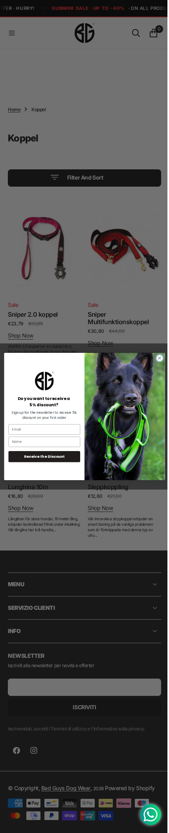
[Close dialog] (156, 357)
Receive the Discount (41, 456)
